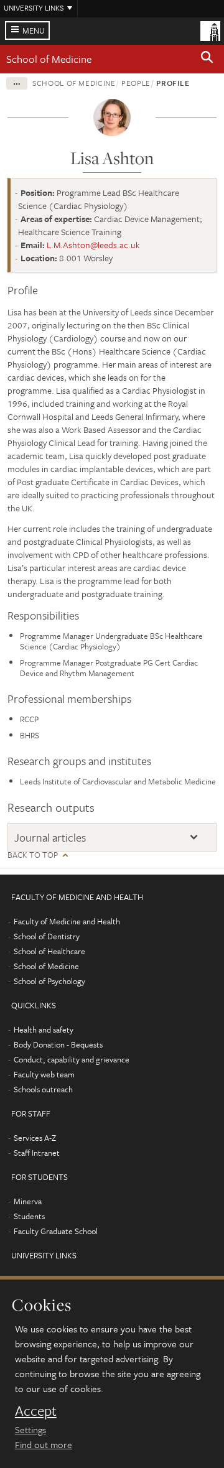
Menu (33, 30)
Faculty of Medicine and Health (67, 921)
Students (29, 1216)
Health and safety (43, 1029)
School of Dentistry (47, 936)
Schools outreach (43, 1089)
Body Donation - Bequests (58, 1044)
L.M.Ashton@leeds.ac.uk (93, 244)
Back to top (32, 855)
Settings (30, 1429)
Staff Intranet (37, 1152)
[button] (207, 59)
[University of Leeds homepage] (210, 29)
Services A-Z (35, 1137)
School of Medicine (48, 59)
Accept (36, 1410)
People (136, 82)
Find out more (43, 1444)
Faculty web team (44, 1074)
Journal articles (50, 837)
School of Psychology (49, 981)
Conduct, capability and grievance (71, 1059)
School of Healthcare (49, 951)
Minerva (28, 1201)
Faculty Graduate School (56, 1231)
